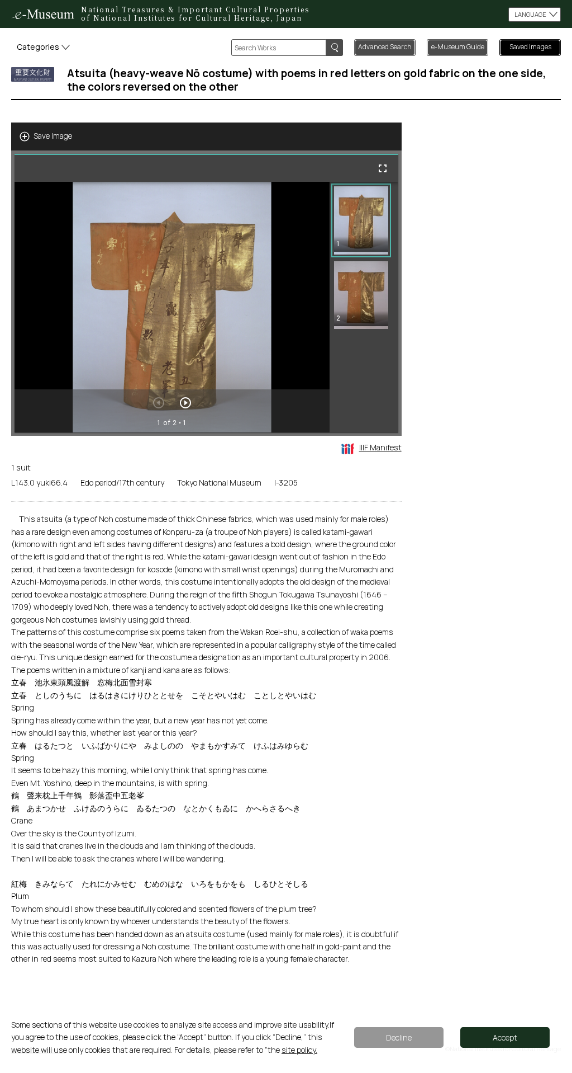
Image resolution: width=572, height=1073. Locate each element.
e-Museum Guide (457, 46)
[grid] (364, 307)
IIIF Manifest (380, 447)
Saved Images (530, 46)
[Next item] (185, 402)
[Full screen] (382, 168)
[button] (361, 220)
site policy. (299, 1049)
